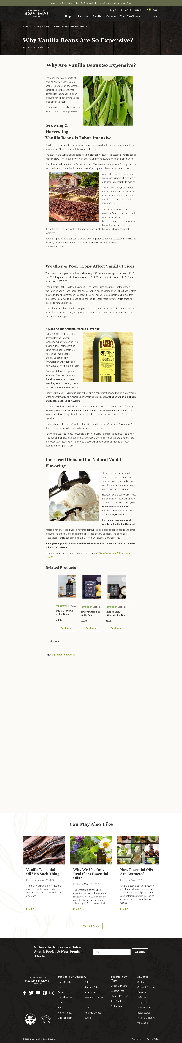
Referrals (141, 997)
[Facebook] (24, 993)
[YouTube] (38, 993)
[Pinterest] (45, 993)
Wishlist (139, 10)
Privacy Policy (153, 1039)
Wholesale (142, 1022)
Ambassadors (144, 1007)
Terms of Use (137, 1039)
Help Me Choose (130, 16)
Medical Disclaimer (146, 1017)
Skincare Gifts (91, 987)
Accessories (90, 992)
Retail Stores (143, 1012)
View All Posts (91, 926)
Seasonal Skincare (93, 997)
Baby (60, 1007)
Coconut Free (117, 990)
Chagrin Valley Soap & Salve (42, 1039)
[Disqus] (91, 697)
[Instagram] (51, 993)
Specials (88, 1007)
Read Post (32, 909)
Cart (153, 10)
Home (25, 26)
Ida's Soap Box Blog (40, 26)
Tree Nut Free (118, 1001)
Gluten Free (117, 1006)
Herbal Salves (65, 997)
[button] (69, 16)
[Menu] (156, 16)
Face (60, 992)
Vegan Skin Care (119, 985)
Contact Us (142, 982)
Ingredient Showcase (63, 654)
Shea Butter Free (119, 996)
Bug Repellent (65, 1017)
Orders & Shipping (146, 987)
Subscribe (140, 951)
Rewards (141, 992)
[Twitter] (31, 993)
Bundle (97, 16)
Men (60, 1002)
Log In (113, 10)
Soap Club (126, 10)
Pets (86, 982)
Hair (60, 987)
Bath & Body (64, 982)
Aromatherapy (65, 1012)
